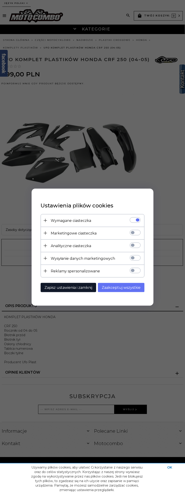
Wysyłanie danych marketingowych (83, 258)
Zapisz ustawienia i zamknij (68, 287)
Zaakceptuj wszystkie (121, 287)
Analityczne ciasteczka (71, 246)
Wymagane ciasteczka (71, 220)
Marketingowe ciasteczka (74, 233)
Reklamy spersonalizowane (75, 271)
